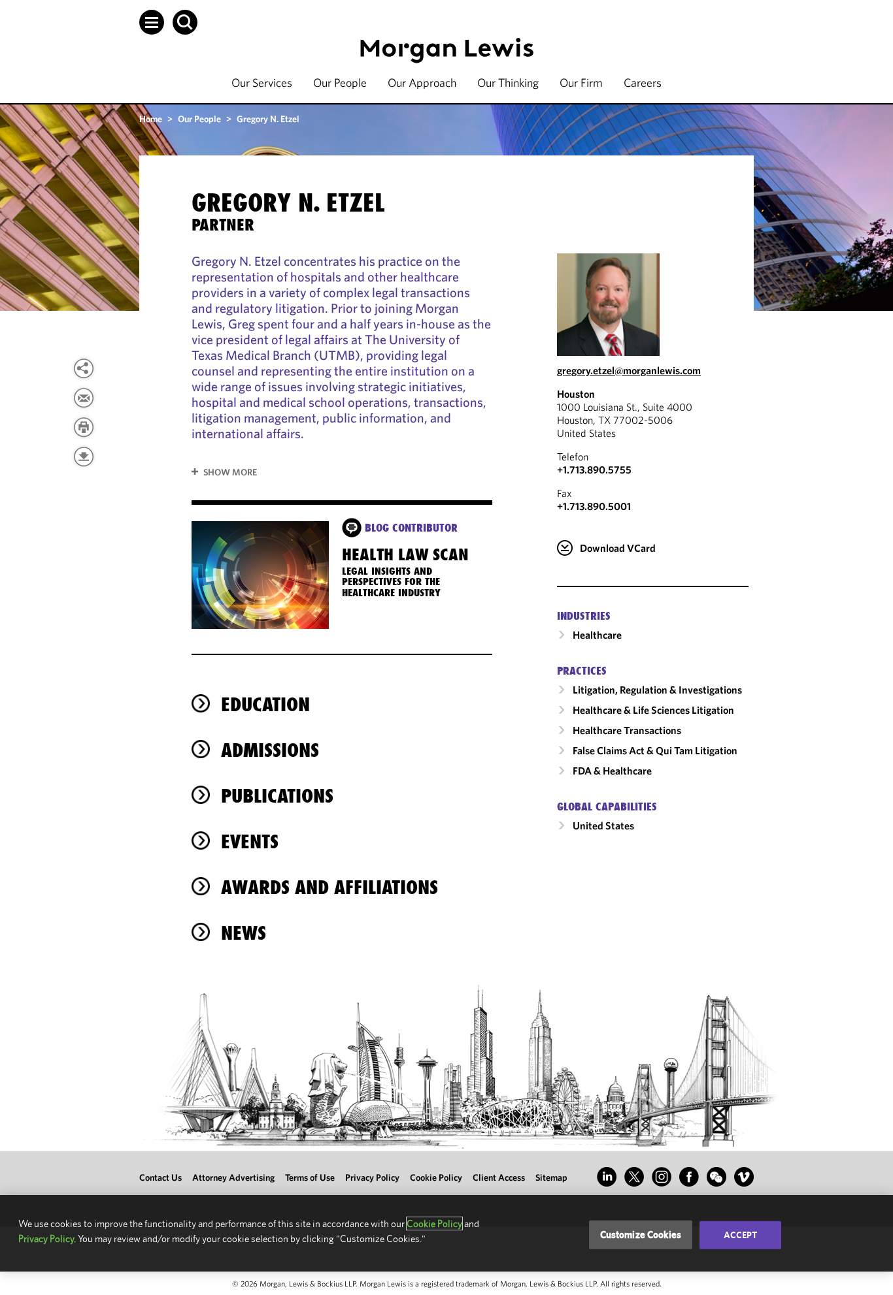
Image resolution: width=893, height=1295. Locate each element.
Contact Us (160, 1177)
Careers (643, 82)
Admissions (270, 750)
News (243, 933)
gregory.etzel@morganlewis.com (629, 370)
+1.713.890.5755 (594, 469)
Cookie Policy (436, 1177)
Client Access (499, 1177)
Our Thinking (508, 82)
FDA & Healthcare (612, 770)
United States (603, 825)
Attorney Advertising (233, 1177)
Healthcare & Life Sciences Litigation (653, 709)
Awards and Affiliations (329, 887)
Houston (576, 393)
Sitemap (551, 1177)
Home (150, 119)
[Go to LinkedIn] (606, 1177)
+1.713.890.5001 (594, 506)
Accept (741, 1235)
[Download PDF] (84, 456)
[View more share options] (84, 368)
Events (249, 841)
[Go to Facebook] (689, 1177)
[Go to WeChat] (716, 1177)
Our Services (261, 82)
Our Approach (422, 82)
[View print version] (84, 427)
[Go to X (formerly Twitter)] (634, 1177)
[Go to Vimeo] (744, 1177)
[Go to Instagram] (661, 1177)
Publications (277, 796)
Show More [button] (230, 472)
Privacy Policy (372, 1177)
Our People (340, 82)
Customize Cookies (641, 1234)
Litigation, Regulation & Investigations (657, 689)
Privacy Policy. (47, 1238)
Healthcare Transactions (627, 730)
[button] (151, 22)
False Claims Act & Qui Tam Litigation (655, 750)
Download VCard (618, 547)
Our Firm (581, 82)
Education (265, 704)
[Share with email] (84, 397)
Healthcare (597, 634)
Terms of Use (310, 1177)
